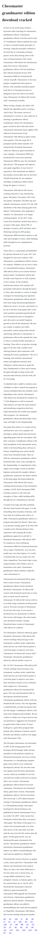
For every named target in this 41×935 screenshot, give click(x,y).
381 (16, 927)
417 (9, 921)
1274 (11, 930)
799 (5, 927)
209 (32, 927)
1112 (5, 930)
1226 (23, 930)
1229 (30, 930)
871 (33, 924)
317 (10, 927)
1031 (17, 930)
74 (4, 921)
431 (27, 927)
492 (27, 919)
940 (16, 924)
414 (31, 921)
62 (14, 921)
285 (5, 919)
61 (21, 919)
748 (32, 919)
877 (5, 933)
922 (26, 921)
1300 (5, 924)
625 (10, 933)
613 (27, 924)
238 (36, 930)
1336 (16, 919)
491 (21, 927)
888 (22, 924)
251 (10, 919)
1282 (20, 921)
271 (11, 924)
